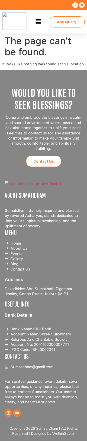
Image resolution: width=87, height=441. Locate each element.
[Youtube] (82, 5)
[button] (38, 22)
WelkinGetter (63, 433)
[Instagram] (75, 5)
